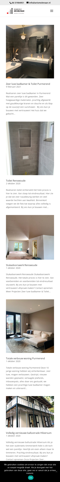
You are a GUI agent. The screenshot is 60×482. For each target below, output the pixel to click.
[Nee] (56, 471)
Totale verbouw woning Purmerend (25, 358)
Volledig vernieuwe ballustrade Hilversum (29, 432)
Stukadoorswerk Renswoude (21, 265)
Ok (30, 478)
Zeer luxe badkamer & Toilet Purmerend (28, 83)
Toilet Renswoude (15, 180)
